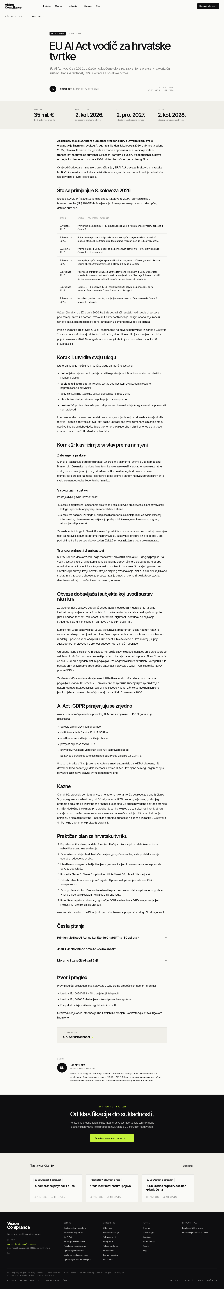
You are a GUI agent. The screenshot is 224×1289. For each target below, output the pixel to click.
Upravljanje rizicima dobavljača (77, 1259)
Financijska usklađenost (74, 1241)
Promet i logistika (110, 1255)
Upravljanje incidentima (74, 1250)
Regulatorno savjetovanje (75, 1246)
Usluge (58, 6)
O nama (88, 6)
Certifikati (147, 1237)
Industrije (73, 6)
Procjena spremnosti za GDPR (195, 1232)
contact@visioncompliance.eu (21, 1244)
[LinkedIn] (8, 1253)
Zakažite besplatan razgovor (112, 1137)
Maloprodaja (108, 1250)
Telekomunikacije (110, 1246)
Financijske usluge (111, 1232)
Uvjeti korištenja (207, 1280)
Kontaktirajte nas (207, 6)
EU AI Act (68, 1237)
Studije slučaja (149, 1241)
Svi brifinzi (188, 1166)
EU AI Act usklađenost (77, 1037)
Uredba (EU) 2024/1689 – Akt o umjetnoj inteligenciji (89, 993)
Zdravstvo (107, 1228)
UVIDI (21, 16)
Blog (98, 6)
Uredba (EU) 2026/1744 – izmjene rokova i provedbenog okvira (95, 999)
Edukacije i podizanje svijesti (76, 1255)
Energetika (108, 1241)
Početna (47, 6)
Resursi (146, 1246)
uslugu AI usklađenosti (151, 912)
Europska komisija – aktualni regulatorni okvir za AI (88, 1005)
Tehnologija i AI (109, 1237)
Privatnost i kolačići (182, 1280)
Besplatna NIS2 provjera (192, 1228)
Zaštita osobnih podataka (75, 1228)
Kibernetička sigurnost (73, 1232)
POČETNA (9, 16)
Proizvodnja (108, 1259)
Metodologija (148, 1232)
